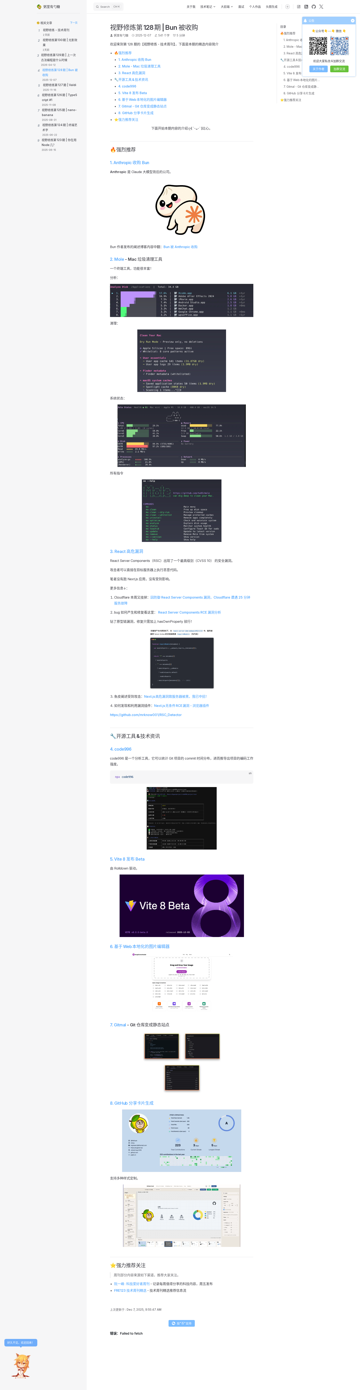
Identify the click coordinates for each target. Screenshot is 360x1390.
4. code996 (292, 66)
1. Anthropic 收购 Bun (298, 40)
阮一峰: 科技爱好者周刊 (132, 1284)
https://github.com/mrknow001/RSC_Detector (146, 715)
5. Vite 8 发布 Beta (296, 73)
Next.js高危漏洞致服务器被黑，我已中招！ (176, 696)
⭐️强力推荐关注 (290, 100)
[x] (321, 6)
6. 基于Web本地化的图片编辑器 (302, 80)
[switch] (287, 6)
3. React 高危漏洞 (295, 53)
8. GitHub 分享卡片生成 (299, 93)
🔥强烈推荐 (287, 33)
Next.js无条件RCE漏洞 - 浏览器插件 (181, 706)
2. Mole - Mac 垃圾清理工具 (302, 46)
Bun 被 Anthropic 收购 (181, 247)
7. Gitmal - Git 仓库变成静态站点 (302, 86)
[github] (314, 6)
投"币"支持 (184, 1323)
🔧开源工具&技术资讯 (295, 60)
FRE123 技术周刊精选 (130, 1290)
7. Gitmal (118, 1024)
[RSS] (306, 6)
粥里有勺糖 (121, 35)
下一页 (74, 22)
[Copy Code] (246, 777)
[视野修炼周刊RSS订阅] (298, 6)
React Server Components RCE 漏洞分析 (189, 612)
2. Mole (117, 259)
